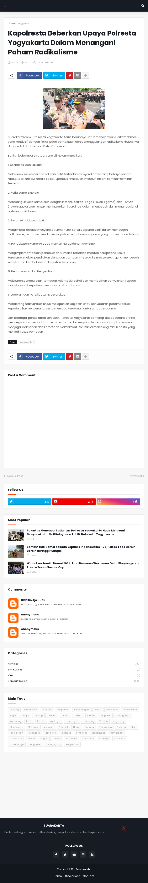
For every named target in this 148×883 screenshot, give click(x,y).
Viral (74, 675)
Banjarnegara (82, 709)
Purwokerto (16, 738)
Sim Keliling (74, 669)
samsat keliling (74, 681)
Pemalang (50, 732)
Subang (56, 738)
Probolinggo (98, 732)
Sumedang (88, 738)
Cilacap (38, 715)
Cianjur (25, 715)
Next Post (136, 476)
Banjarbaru (63, 709)
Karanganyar (122, 715)
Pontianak (81, 732)
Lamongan (72, 721)
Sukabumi (71, 738)
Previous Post (14, 476)
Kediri (29, 721)
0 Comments (45, 62)
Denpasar (105, 715)
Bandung (47, 709)
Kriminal (74, 664)
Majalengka (16, 727)
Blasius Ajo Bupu (33, 600)
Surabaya (104, 738)
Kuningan (55, 721)
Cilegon (51, 715)
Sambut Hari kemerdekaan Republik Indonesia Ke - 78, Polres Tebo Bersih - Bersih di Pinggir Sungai (82, 549)
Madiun (103, 721)
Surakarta (119, 738)
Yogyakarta (25, 23)
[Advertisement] (74, 785)
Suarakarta (83, 869)
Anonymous (30, 614)
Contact (88, 876)
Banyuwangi (130, 709)
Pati (134, 727)
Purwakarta (116, 732)
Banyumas (112, 709)
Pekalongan (16, 732)
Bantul (98, 709)
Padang (89, 727)
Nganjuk (63, 727)
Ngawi (76, 727)
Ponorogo (66, 732)
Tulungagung (53, 744)
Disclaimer (72, 876)
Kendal (41, 721)
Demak (91, 715)
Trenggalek (35, 744)
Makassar (33, 727)
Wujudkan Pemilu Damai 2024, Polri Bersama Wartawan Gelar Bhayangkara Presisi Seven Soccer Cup (83, 565)
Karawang (15, 721)
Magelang (118, 721)
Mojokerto (49, 727)
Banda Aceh (30, 709)
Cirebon (78, 715)
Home (12, 23)
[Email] (77, 75)
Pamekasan (105, 727)
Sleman (31, 738)
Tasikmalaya (17, 744)
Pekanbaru (34, 732)
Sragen (44, 738)
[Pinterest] (69, 75)
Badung (14, 709)
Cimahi (65, 715)
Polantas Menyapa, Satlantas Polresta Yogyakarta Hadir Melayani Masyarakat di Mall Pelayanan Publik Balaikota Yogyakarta (76, 532)
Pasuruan (122, 727)
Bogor (13, 715)
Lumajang (88, 721)
